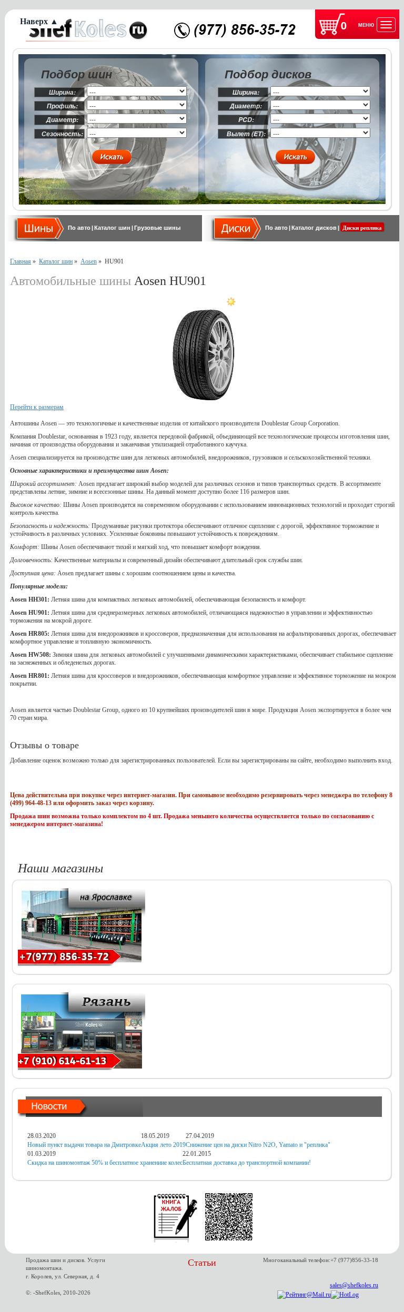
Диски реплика (362, 228)
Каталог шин (112, 228)
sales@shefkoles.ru (354, 1285)
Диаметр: (62, 119)
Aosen (88, 261)
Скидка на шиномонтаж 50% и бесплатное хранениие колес (105, 1162)
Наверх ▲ (39, 21)
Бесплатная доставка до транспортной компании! (247, 1162)
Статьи (202, 1262)
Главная (20, 261)
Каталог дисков (314, 228)
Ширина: (62, 92)
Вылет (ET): (246, 133)
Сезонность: (62, 133)
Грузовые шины (157, 228)
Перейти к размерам (37, 407)
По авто (79, 228)
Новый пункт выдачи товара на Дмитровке (84, 1144)
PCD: (246, 119)
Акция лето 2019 (163, 1144)
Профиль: (62, 105)
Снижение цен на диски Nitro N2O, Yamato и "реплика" (258, 1144)
